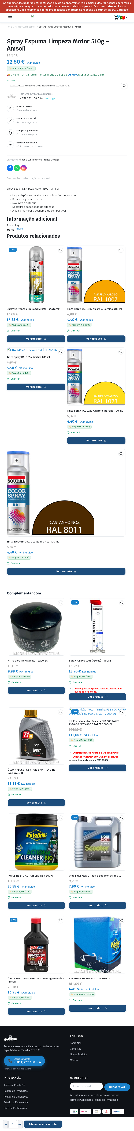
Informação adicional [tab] (36, 178)
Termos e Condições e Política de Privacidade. (94, 1100)
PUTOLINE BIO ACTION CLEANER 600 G (30, 875)
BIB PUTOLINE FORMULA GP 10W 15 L (90, 978)
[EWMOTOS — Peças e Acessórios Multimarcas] (62, 18)
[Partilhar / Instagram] (23, 168)
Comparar (62, 256)
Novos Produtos (78, 1054)
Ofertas (74, 1060)
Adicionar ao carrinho (43, 1124)
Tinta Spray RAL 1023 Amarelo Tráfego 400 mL (95, 410)
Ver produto (34, 338)
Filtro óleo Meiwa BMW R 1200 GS (28, 660)
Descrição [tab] (13, 178)
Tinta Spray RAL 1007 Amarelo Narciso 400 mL (94, 309)
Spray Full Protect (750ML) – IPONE (90, 660)
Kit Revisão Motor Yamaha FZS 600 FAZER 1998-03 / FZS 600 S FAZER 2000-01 (94, 723)
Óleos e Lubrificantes (25, 26)
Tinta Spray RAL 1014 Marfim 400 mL (28, 357)
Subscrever (117, 1087)
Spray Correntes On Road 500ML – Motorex (33, 309)
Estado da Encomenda (16, 1102)
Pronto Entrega (51, 159)
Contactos (75, 1049)
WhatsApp (50, 98)
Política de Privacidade (16, 1091)
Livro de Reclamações (15, 1108)
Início (9, 26)
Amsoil (19, 228)
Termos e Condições (14, 1085)
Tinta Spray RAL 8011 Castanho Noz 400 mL (33, 541)
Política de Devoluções (16, 1097)
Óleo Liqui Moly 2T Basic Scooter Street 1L (95, 875)
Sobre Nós (75, 1043)
